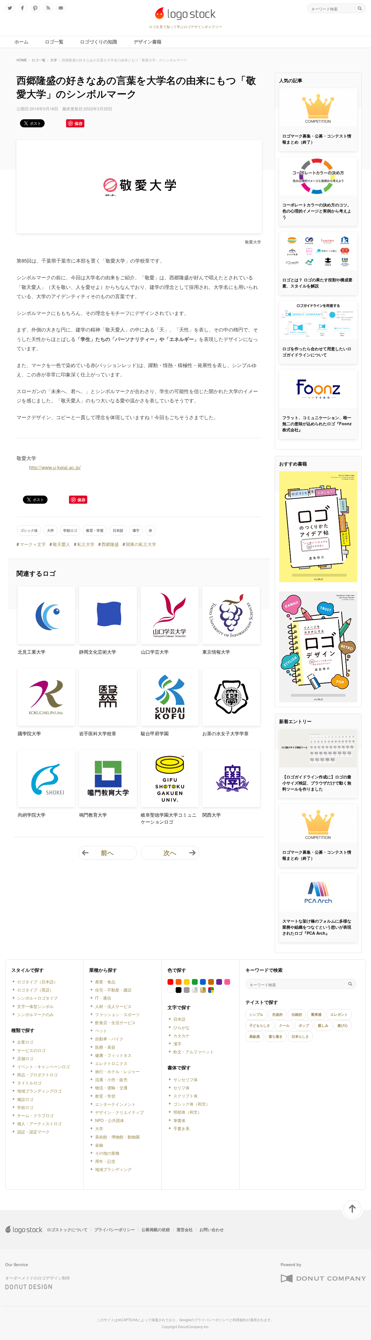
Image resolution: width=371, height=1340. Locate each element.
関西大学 (211, 814)
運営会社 (185, 1229)
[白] (170, 990)
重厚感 (316, 1014)
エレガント (339, 1014)
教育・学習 (94, 530)
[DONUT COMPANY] (323, 1279)
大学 (53, 59)
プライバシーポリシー (114, 1229)
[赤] (170, 982)
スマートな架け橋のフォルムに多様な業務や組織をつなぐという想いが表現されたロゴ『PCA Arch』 (316, 927)
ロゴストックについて (67, 1229)
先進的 (277, 1014)
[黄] (187, 982)
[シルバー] (195, 990)
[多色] (211, 990)
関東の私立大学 (141, 544)
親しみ (323, 1025)
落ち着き (276, 1036)
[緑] (195, 982)
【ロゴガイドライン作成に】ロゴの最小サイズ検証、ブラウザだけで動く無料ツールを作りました (316, 783)
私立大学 (85, 544)
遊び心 (342, 1025)
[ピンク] (227, 982)
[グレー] (187, 990)
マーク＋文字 (33, 544)
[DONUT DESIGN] (28, 1285)
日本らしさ (300, 1036)
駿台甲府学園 (155, 733)
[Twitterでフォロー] (9, 8)
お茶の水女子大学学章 (225, 733)
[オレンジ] (178, 982)
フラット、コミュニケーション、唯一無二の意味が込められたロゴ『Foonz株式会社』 (317, 423)
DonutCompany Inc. (193, 1326)
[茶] (211, 982)
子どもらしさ (259, 1025)
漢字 (135, 530)
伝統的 (297, 1014)
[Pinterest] (35, 8)
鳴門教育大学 (93, 814)
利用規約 (239, 1319)
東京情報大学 (216, 651)
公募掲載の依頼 (155, 1229)
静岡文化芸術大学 (97, 651)
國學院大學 (29, 733)
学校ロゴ (70, 530)
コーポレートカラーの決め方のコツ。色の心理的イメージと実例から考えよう (316, 211)
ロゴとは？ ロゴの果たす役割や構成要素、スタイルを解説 (317, 283)
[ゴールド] (203, 990)
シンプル (256, 1014)
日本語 (118, 530)
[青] (203, 982)
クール (284, 1025)
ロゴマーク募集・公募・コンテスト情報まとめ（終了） (316, 139)
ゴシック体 (29, 530)
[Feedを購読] (48, 8)
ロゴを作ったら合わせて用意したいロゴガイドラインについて (316, 352)
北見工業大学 (32, 651)
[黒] (178, 990)
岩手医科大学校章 (97, 733)
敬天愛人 (61, 544)
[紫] (219, 982)
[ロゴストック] (185, 13)
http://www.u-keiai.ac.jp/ (55, 467)
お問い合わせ (211, 1229)
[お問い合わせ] (61, 8)
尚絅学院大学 (32, 814)
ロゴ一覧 (39, 59)
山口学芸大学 (155, 651)
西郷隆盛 (110, 544)
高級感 (254, 1036)
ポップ (304, 1025)
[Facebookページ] (22, 8)
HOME (22, 59)
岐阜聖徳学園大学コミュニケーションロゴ (169, 818)
